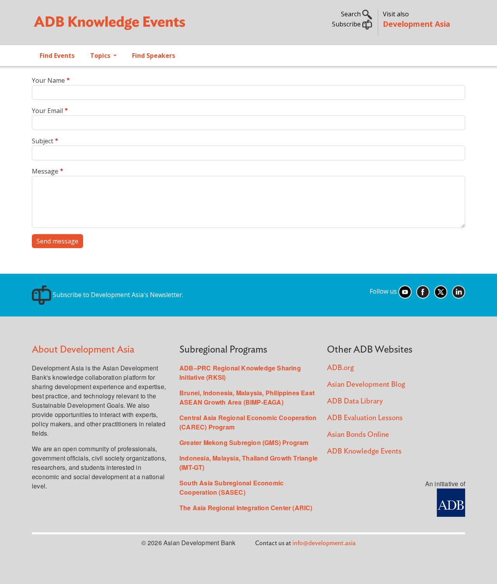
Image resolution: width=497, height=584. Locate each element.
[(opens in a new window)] (451, 501)
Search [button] (351, 14)
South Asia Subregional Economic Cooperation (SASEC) (231, 487)
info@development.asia (324, 543)
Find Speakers (153, 55)
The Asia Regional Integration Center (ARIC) (246, 507)
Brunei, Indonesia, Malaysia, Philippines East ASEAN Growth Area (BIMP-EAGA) (247, 397)
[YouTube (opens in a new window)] (405, 291)
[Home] (136, 25)
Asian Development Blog (366, 384)
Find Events (57, 55)
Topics (101, 55)
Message (45, 171)
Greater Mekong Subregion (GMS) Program (244, 442)
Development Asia (416, 24)
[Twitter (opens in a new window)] (440, 291)
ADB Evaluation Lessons (365, 418)
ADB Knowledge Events (364, 451)
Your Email (47, 110)
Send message (57, 241)
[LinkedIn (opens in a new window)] (458, 291)
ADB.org (340, 368)
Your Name (48, 80)
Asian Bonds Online (358, 434)
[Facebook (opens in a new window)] (422, 291)
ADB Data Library (355, 401)
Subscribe (347, 24)
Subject (42, 141)
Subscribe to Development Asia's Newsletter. (117, 294)
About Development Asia (83, 350)
